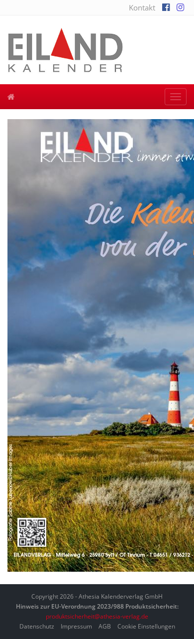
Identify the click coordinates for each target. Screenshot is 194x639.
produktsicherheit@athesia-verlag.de (97, 616)
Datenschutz (36, 626)
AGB (104, 626)
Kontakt (142, 7)
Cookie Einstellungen (146, 626)
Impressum (76, 626)
